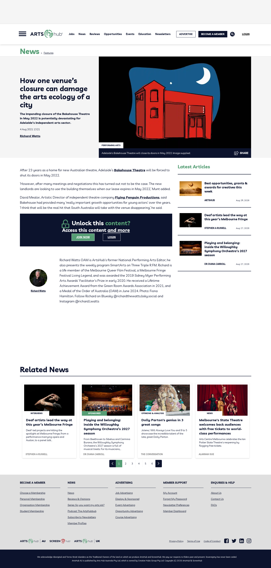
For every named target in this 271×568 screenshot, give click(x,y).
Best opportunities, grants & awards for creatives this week (225, 187)
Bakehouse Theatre (129, 170)
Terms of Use (193, 541)
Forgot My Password (175, 499)
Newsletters (163, 34)
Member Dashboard (174, 511)
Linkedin (241, 541)
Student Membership (32, 511)
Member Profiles (77, 523)
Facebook (226, 541)
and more (118, 230)
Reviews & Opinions (79, 499)
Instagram (249, 541)
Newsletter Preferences (176, 505)
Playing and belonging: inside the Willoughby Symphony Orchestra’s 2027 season (225, 249)
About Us (216, 493)
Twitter (234, 541)
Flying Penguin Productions (137, 197)
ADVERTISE (186, 34)
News (82, 34)
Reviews (95, 34)
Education (144, 34)
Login (246, 34)
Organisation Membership (35, 505)
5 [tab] (145, 463)
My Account (170, 493)
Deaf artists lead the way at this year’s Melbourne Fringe (226, 217)
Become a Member (213, 34)
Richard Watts (30, 136)
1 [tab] (119, 463)
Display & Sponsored (127, 499)
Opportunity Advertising (129, 511)
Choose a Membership (32, 493)
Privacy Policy (176, 541)
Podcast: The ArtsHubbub (82, 511)
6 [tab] (152, 463)
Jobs (71, 34)
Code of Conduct (212, 541)
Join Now (83, 237)
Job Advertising (124, 493)
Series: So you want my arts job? (86, 505)
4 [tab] (139, 463)
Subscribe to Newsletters (82, 517)
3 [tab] (132, 463)
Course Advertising (126, 517)
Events (130, 34)
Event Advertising (125, 505)
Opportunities (113, 34)
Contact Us (217, 499)
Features (48, 53)
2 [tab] (125, 463)
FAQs (214, 505)
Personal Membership (32, 499)
